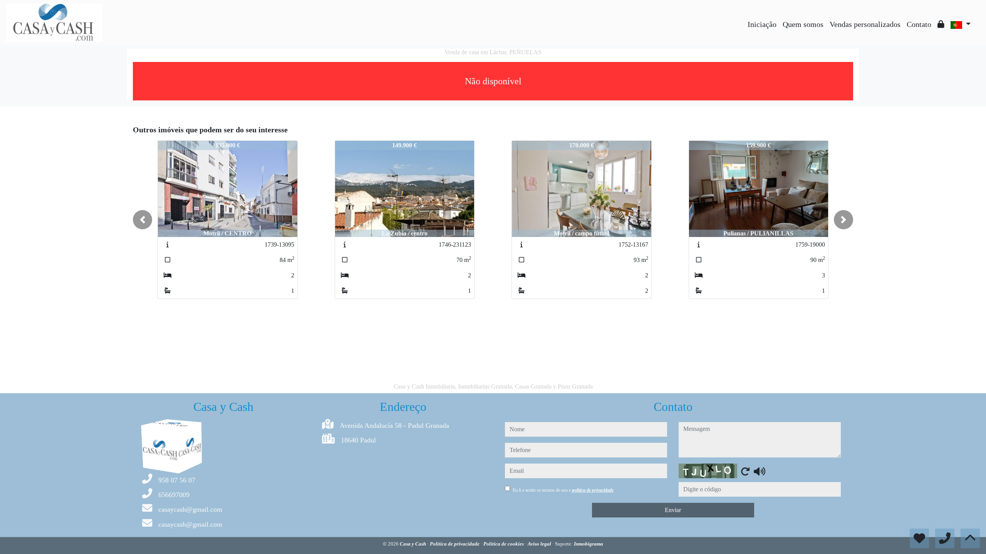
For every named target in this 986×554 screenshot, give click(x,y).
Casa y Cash (413, 544)
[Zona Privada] (940, 24)
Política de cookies (504, 544)
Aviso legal (540, 544)
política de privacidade (593, 490)
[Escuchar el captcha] (759, 471)
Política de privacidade (455, 544)
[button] (142, 219)
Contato (919, 24)
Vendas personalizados (865, 24)
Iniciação (762, 24)
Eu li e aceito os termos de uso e (563, 490)
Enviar (673, 510)
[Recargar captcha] (745, 471)
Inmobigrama (588, 544)
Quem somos (803, 24)
